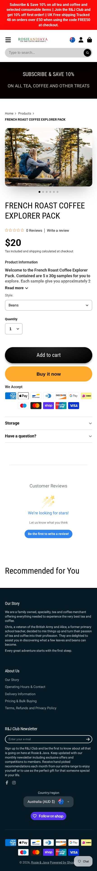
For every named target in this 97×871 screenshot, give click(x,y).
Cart (89, 40)
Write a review (58, 231)
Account (81, 40)
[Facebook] (7, 783)
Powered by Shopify (64, 862)
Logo (33, 40)
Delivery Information (20, 694)
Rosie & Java (40, 862)
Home (9, 113)
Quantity (11, 319)
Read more (14, 288)
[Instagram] (14, 783)
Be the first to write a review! (48, 534)
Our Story (12, 680)
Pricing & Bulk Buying (21, 701)
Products (24, 113)
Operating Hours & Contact (25, 687)
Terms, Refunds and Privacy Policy (30, 708)
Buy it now (49, 374)
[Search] (87, 53)
